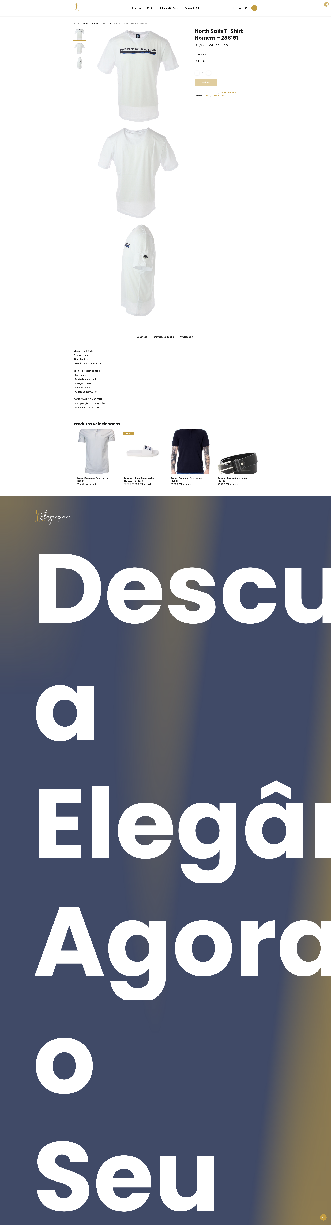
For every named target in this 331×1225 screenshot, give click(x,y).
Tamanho (201, 54)
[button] (254, 8)
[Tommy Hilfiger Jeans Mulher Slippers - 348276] (143, 451)
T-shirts (104, 23)
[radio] (198, 61)
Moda (85, 23)
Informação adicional (163, 337)
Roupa (95, 23)
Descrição (142, 337)
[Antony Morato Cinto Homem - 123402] (237, 451)
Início (76, 23)
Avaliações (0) (187, 337)
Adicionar (206, 82)
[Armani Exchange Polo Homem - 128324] (96, 451)
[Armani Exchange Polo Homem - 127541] (190, 451)
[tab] (142, 337)
